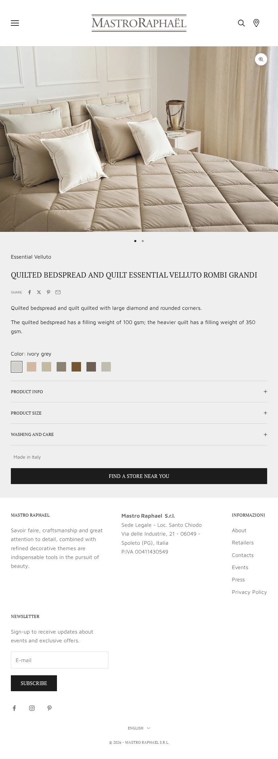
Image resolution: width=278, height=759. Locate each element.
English (135, 728)
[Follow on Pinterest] (49, 708)
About (239, 530)
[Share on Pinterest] (48, 292)
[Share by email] (58, 292)
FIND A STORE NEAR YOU (139, 476)
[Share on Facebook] (29, 292)
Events (240, 567)
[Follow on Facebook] (14, 708)
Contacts (243, 555)
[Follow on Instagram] (31, 708)
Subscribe (34, 683)
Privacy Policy (249, 592)
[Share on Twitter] (39, 292)
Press (238, 579)
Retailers (243, 542)
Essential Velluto (31, 257)
